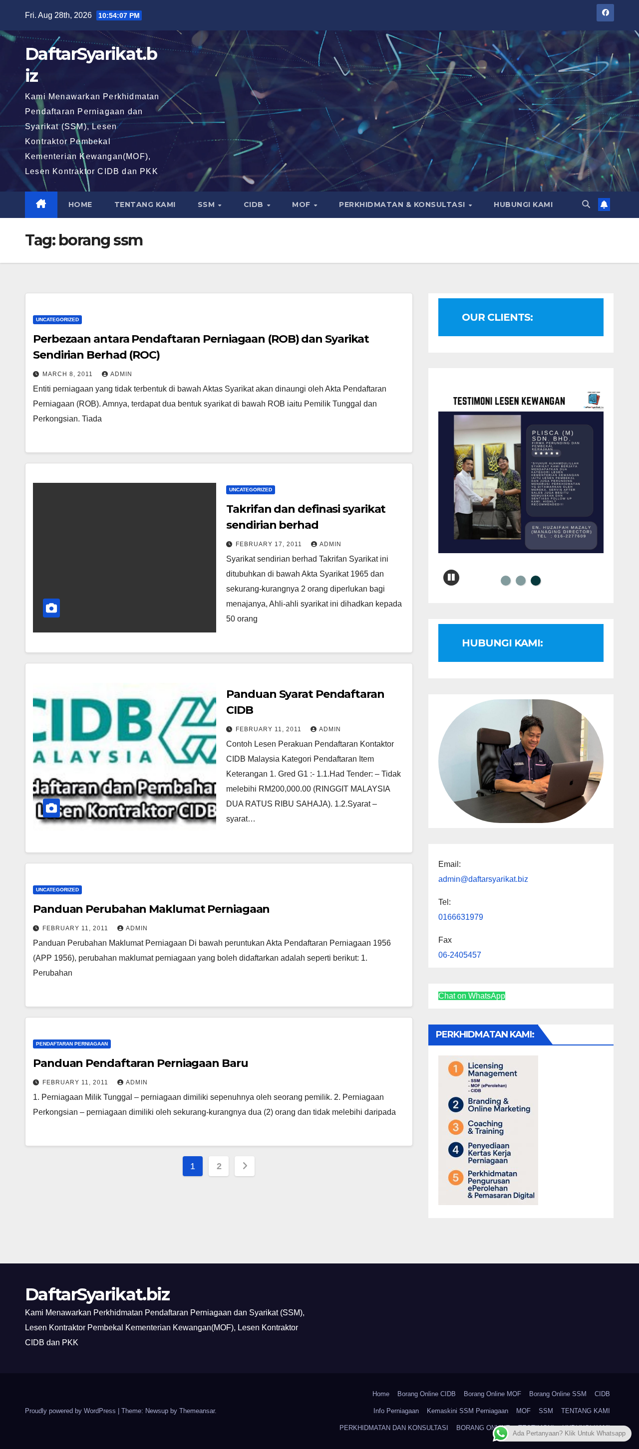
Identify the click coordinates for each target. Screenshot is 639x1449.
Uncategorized (57, 319)
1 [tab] (506, 581)
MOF (302, 204)
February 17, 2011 (270, 544)
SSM (207, 204)
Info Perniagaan (396, 1411)
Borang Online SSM (558, 1394)
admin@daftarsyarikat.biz (483, 879)
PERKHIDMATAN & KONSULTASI (403, 204)
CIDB (255, 204)
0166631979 (460, 917)
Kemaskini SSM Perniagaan (467, 1411)
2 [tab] (521, 581)
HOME (80, 204)
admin (121, 374)
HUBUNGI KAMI (523, 204)
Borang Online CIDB (426, 1394)
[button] (586, 204)
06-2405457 (459, 955)
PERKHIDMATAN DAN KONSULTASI (393, 1428)
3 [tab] (536, 581)
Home (380, 1394)
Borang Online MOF (492, 1394)
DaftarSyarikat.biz (97, 1294)
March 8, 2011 (68, 374)
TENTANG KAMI (145, 204)
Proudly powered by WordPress (71, 1411)
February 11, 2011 (270, 729)
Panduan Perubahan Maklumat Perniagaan (151, 909)
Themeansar (197, 1411)
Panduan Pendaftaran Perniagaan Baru (140, 1063)
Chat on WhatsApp (471, 996)
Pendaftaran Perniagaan (72, 1043)
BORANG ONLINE (483, 1428)
